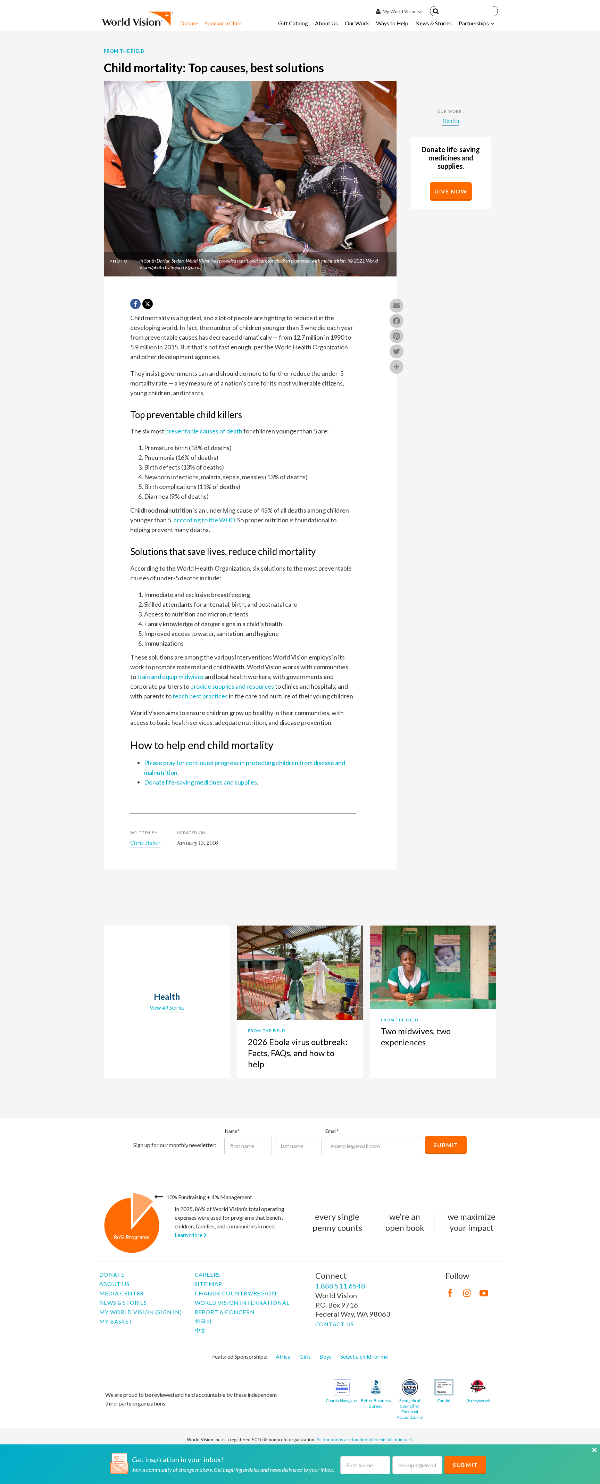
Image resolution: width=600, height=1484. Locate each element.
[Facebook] (396, 321)
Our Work (357, 23)
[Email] (396, 306)
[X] (147, 304)
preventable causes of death (203, 431)
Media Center (121, 1293)
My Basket (116, 1321)
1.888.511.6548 (340, 1286)
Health (450, 120)
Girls (305, 1356)
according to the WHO (204, 520)
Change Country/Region (236, 1293)
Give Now (450, 191)
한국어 (203, 1321)
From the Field (124, 51)
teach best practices (200, 696)
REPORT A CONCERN (225, 1312)
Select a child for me (364, 1356)
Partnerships (474, 23)
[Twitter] (396, 352)
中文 (201, 1330)
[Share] (396, 367)
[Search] (436, 12)
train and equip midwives (170, 676)
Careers (207, 1274)
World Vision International (242, 1302)
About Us (326, 23)
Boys (325, 1356)
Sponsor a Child (223, 23)
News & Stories (433, 23)
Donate (189, 23)
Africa (283, 1356)
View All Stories (167, 1007)
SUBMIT (465, 1464)
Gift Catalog (293, 23)
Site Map (208, 1283)
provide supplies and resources (232, 686)
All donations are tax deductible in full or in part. (364, 1439)
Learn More (189, 1235)
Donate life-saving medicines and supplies (200, 782)
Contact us (334, 1324)
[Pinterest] (396, 337)
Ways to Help (392, 23)
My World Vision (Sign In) (140, 1312)
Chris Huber (145, 842)
